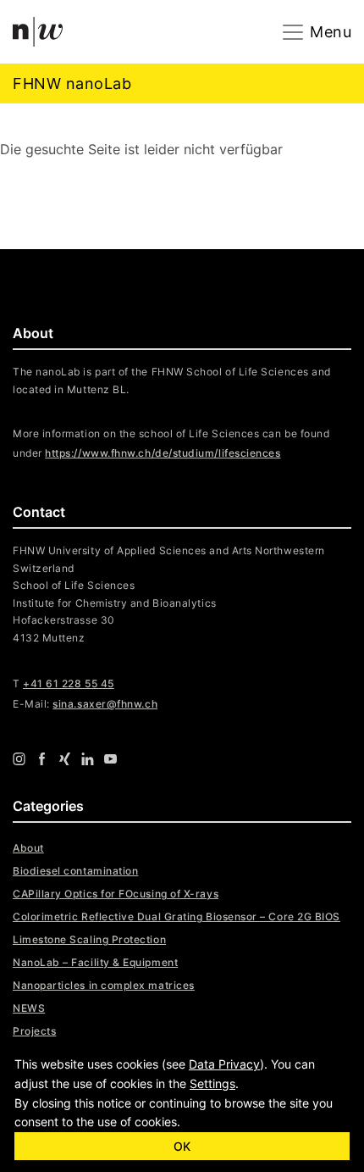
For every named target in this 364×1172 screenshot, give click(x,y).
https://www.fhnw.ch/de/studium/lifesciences (162, 453)
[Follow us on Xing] (64, 757)
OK (182, 1146)
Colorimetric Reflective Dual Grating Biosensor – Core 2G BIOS (176, 916)
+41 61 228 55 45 (68, 683)
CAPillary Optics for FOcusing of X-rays (115, 893)
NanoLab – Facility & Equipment (95, 962)
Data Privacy (224, 1064)
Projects (34, 1031)
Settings (212, 1083)
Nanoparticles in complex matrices (104, 985)
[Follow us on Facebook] (42, 757)
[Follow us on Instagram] (19, 757)
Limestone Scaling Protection (89, 939)
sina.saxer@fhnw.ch (104, 703)
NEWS (29, 1008)
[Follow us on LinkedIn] (87, 757)
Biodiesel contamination (75, 870)
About (28, 848)
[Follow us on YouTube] (110, 757)
